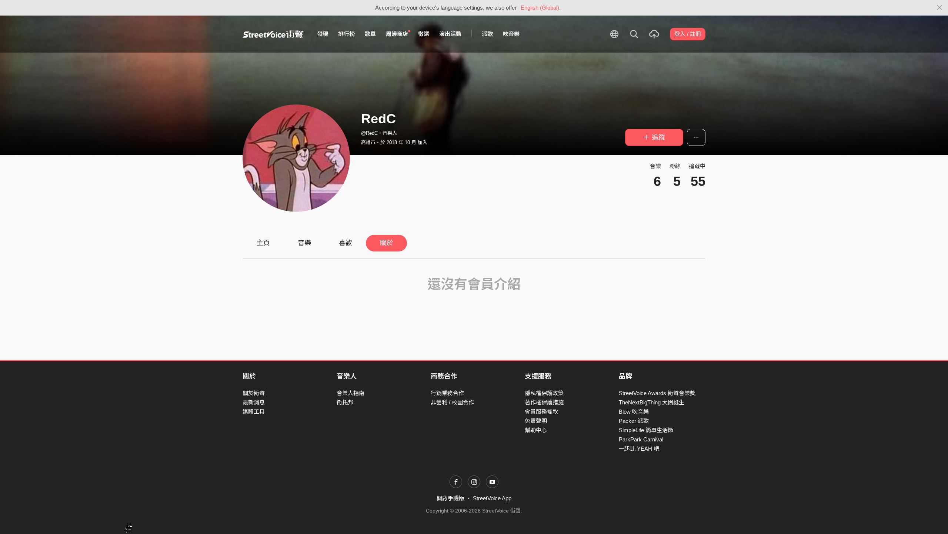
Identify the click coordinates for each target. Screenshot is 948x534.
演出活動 (450, 34)
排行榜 (346, 34)
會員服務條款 (541, 411)
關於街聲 (254, 393)
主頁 (263, 243)
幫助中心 (536, 430)
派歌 (487, 34)
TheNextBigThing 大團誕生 (651, 402)
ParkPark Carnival (641, 439)
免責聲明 (536, 421)
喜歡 (345, 243)
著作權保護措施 (544, 402)
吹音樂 (511, 34)
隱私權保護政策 (544, 393)
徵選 (423, 34)
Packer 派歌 (634, 421)
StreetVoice (273, 34)
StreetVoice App (492, 498)
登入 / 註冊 (687, 34)
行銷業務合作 (447, 393)
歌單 (370, 34)
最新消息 (254, 402)
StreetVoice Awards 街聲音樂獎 (657, 393)
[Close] (939, 7)
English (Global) (540, 7)
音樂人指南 (350, 393)
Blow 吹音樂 (634, 411)
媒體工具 (254, 411)
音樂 (304, 243)
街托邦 (345, 402)
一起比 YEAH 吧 (639, 448)
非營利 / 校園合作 (452, 402)
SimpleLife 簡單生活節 (646, 430)
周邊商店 (397, 34)
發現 (322, 34)
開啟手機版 (450, 498)
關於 (386, 243)
